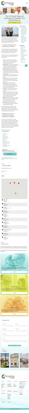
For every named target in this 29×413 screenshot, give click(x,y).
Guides (22, 48)
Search (3, 175)
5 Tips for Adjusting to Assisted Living (7, 157)
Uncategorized (5, 146)
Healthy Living (5, 137)
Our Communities (16, 391)
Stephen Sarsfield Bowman (13, 26)
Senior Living (5, 144)
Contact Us (14, 22)
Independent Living (5, 138)
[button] (18, 184)
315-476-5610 (22, 385)
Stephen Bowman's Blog (6, 145)
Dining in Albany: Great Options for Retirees (23, 34)
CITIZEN (13, 408)
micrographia (7, 72)
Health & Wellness (5, 136)
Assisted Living (5, 133)
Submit (14, 345)
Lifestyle (4, 139)
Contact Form (3, 393)
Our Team (2, 386)
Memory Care (5, 140)
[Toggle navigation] (26, 3)
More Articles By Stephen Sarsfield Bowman (10, 154)
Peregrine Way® (11, 126)
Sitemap (9, 396)
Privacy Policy (9, 395)
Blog (2, 387)
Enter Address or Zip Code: (4, 171)
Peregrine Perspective (7, 129)
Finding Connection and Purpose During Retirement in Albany (24, 28)
